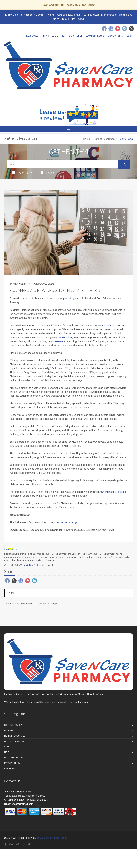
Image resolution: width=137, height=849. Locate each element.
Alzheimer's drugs (67, 522)
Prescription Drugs (47, 603)
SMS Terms (10, 768)
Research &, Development (19, 603)
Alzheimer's (107, 325)
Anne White (65, 337)
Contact (9, 746)
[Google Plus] (11, 844)
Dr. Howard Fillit (60, 368)
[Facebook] (104, 28)
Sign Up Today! (115, 35)
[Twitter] (131, 28)
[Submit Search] (124, 164)
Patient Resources (104, 139)
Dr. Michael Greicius (112, 491)
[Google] (110, 28)
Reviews (8, 730)
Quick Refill (75, 35)
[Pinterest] (117, 28)
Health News (24, 172)
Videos (49, 172)
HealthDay (28, 565)
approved (65, 298)
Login (130, 35)
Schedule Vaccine (14, 724)
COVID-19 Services (14, 741)
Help (44, 35)
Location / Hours (95, 35)
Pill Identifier (57, 35)
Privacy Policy (12, 762)
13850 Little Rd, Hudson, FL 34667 (25, 14)
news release (55, 341)
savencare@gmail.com (20, 803)
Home (86, 139)
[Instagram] (124, 28)
